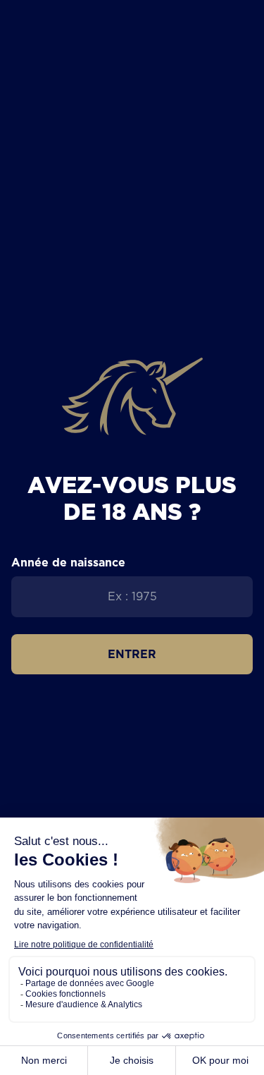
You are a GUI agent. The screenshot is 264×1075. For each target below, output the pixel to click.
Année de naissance (68, 562)
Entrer (132, 654)
